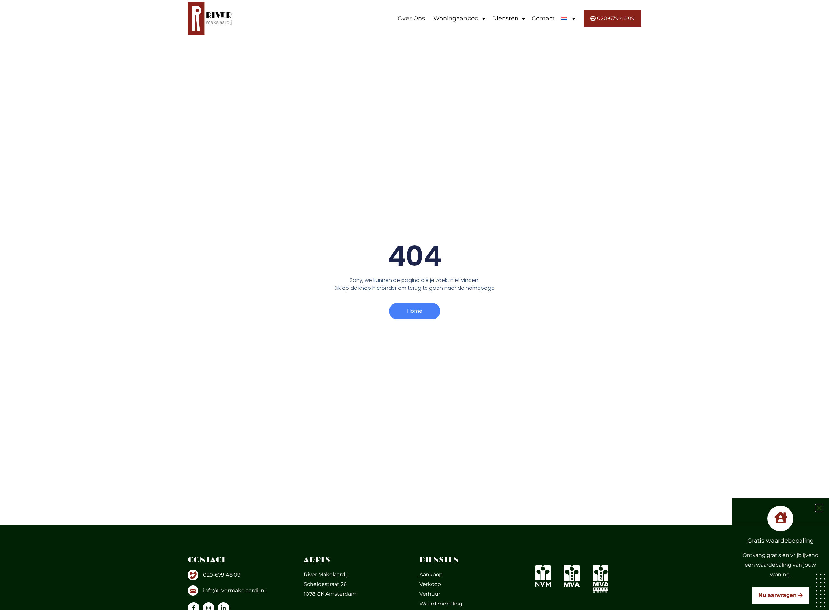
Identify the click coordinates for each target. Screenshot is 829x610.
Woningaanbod (456, 18)
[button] (819, 508)
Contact (543, 18)
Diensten (505, 18)
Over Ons (411, 18)
